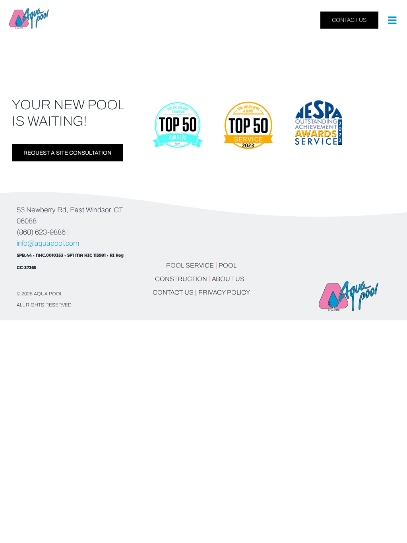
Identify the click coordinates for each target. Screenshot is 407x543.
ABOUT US (229, 278)
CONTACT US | (175, 292)
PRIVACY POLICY (224, 292)
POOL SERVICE (190, 265)
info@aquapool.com (48, 243)
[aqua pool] (29, 11)
